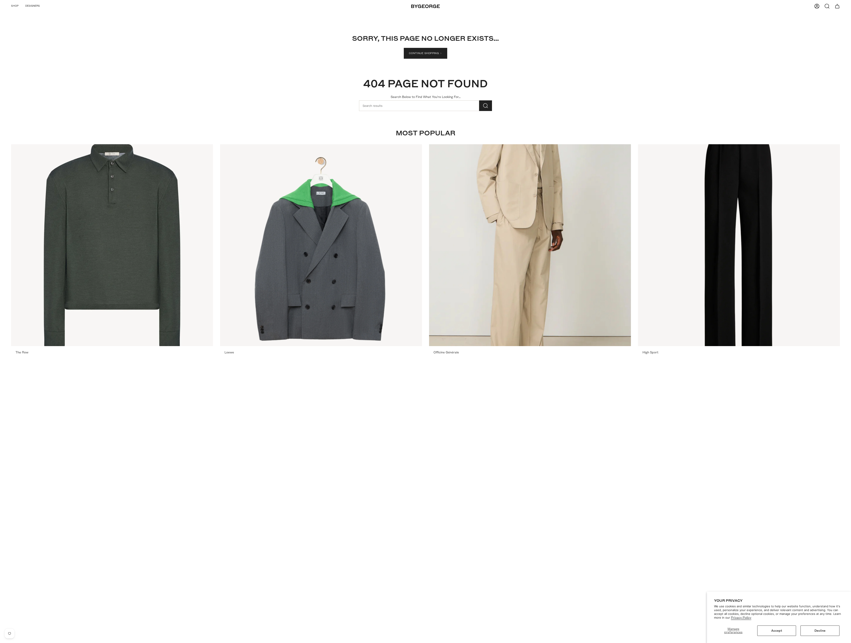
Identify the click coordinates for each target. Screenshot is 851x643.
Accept (776, 631)
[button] (15, 6)
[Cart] (837, 6)
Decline (820, 631)
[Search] (485, 105)
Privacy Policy (741, 618)
